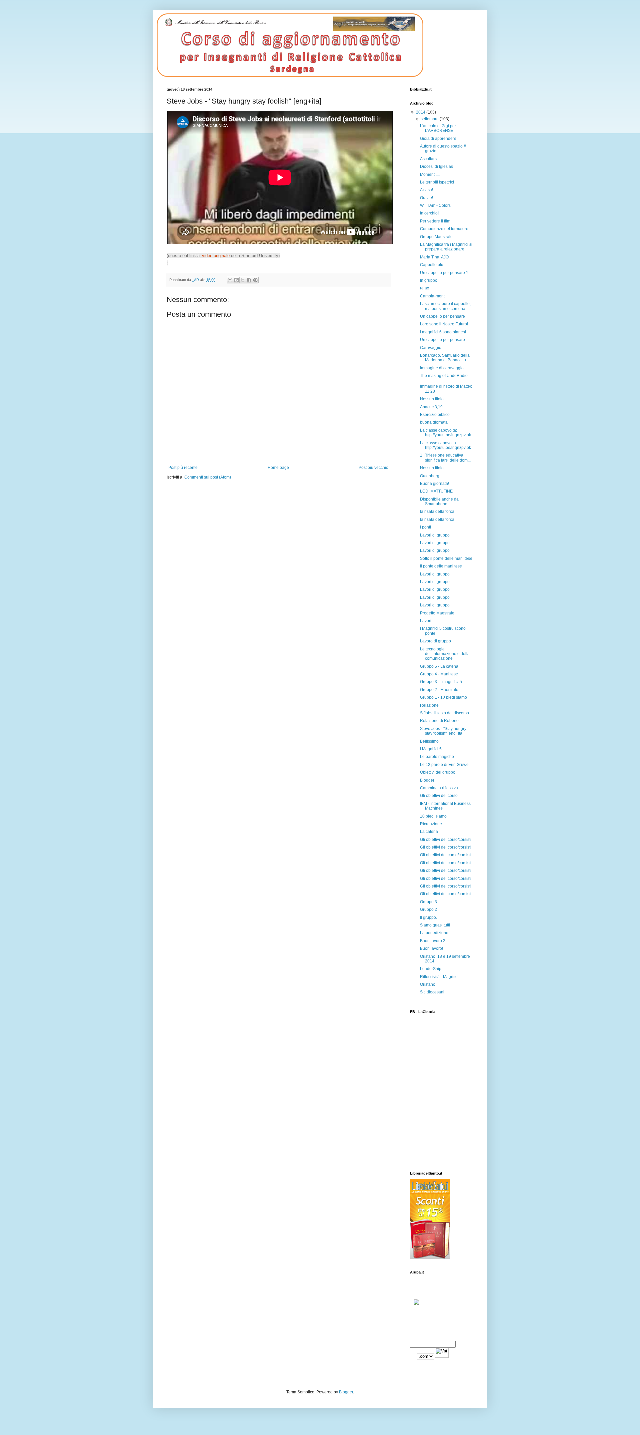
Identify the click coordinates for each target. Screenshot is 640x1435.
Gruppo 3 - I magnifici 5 (441, 681)
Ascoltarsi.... (431, 159)
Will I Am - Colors (435, 205)
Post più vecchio (373, 467)
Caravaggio (430, 347)
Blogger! (427, 780)
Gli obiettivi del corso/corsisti (445, 839)
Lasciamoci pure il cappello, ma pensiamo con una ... (445, 306)
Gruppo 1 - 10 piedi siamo (443, 697)
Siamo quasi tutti (435, 925)
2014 (421, 112)
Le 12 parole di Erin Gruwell (445, 764)
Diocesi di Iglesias (436, 166)
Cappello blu (431, 264)
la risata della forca (437, 511)
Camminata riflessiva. (439, 788)
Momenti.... (430, 174)
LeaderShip (430, 968)
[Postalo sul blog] (236, 280)
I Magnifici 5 (431, 749)
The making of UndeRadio (444, 375)
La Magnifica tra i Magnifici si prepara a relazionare (446, 246)
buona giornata (434, 422)
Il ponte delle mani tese (441, 566)
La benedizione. (434, 932)
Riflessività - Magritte (439, 976)
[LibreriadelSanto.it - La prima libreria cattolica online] (430, 1257)
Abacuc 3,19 (431, 407)
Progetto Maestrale (437, 613)
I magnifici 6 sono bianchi (443, 332)
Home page (278, 467)
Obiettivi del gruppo (437, 772)
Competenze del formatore (444, 228)
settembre (430, 119)
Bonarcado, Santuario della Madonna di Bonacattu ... (445, 357)
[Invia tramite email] (230, 280)
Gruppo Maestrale (436, 236)
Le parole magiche (437, 756)
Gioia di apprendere (438, 138)
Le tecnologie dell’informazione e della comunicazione (445, 654)
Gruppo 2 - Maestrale (439, 689)
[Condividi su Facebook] (249, 280)
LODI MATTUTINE (436, 491)
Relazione (429, 705)
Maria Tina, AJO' (434, 257)
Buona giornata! (434, 483)
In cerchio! (429, 213)
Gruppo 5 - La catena (439, 666)
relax (424, 288)
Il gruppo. (428, 917)
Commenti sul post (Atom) (207, 477)
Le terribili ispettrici (437, 182)
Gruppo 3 (428, 901)
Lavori (425, 620)
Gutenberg (429, 476)
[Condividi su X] (242, 280)
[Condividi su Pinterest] (255, 280)
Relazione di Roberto (439, 720)
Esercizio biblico (435, 414)
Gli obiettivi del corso (439, 795)
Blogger (346, 1392)
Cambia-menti (433, 296)
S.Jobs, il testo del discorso (444, 713)
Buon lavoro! (431, 948)
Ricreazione (431, 824)
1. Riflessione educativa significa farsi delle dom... (445, 457)
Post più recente (183, 467)
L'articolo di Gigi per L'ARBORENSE (438, 128)
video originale (216, 255)
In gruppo (428, 280)
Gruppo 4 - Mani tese (439, 674)
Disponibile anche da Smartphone (439, 501)
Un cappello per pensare (442, 316)
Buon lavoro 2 (432, 940)
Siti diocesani (432, 992)
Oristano (427, 984)
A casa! (426, 189)
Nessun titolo (432, 399)
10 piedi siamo (433, 816)
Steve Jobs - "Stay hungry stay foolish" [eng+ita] (443, 731)
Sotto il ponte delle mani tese (446, 558)
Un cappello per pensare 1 (444, 272)
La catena (429, 831)
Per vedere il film (435, 221)
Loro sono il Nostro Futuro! (444, 324)
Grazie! (426, 197)
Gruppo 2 (428, 909)
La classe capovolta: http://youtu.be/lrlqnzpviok (445, 432)
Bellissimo (429, 741)
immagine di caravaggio (442, 368)
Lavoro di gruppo (435, 641)
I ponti (425, 527)
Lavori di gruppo (435, 535)
